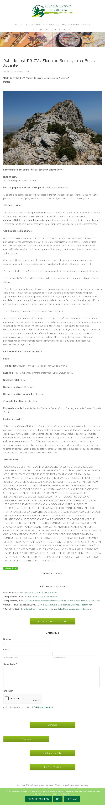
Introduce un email (10, 658)
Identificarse (63, 30)
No (57, 799)
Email (6, 649)
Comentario (10, 664)
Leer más (72, 799)
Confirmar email (58, 658)
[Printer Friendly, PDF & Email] (10, 568)
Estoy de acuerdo (38, 799)
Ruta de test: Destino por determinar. (41, 596)
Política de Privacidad (43, 707)
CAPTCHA (8, 691)
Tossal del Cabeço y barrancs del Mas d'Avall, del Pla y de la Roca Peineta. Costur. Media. (63, 600)
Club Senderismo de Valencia (52, 11)
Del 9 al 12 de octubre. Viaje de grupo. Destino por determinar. (65, 604)
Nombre (7, 639)
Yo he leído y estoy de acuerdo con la (29, 707)
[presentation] (22, 699)
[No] (102, 796)
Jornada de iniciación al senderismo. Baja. (41, 592)
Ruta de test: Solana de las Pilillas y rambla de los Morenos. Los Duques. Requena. (56, 609)
